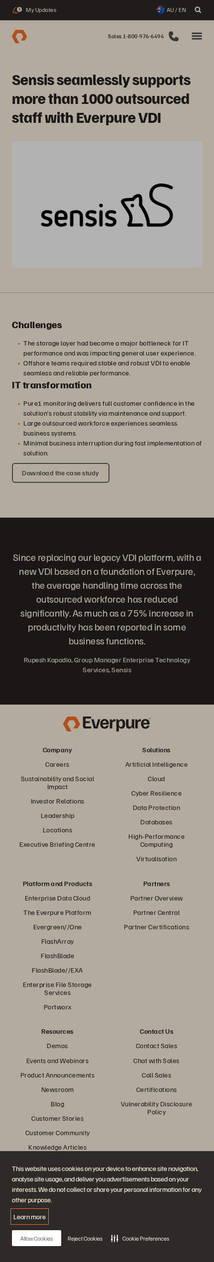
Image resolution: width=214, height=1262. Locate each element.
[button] (140, 1238)
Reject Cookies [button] (85, 1238)
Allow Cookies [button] (36, 1238)
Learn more (29, 1216)
